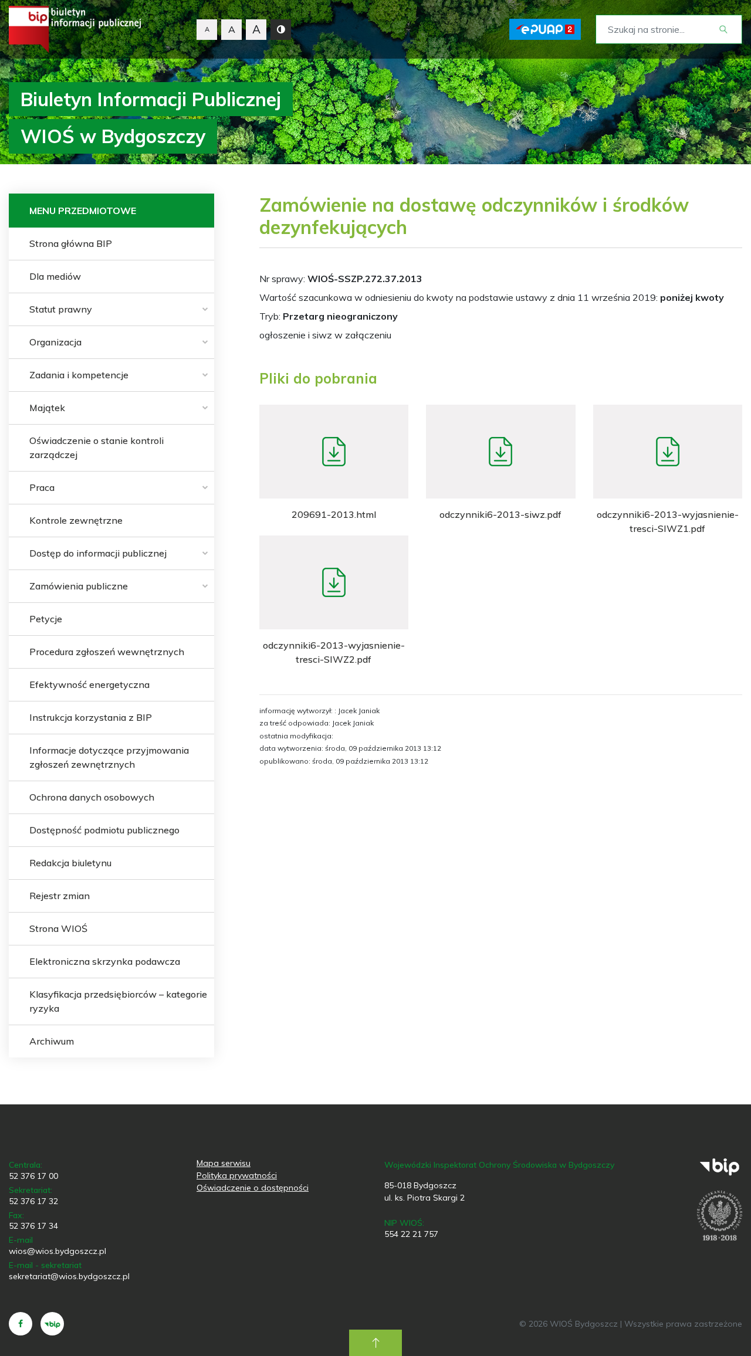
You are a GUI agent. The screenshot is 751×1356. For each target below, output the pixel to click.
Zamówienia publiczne (78, 586)
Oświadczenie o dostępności (253, 1187)
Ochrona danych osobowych (91, 797)
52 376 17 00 (33, 1176)
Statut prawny (60, 309)
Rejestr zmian (59, 895)
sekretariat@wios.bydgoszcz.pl (69, 1276)
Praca (42, 487)
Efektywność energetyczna (89, 684)
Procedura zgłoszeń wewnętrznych (106, 651)
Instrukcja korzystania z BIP (90, 717)
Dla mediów (55, 276)
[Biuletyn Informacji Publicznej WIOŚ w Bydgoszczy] (75, 29)
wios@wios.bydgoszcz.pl (57, 1251)
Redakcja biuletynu (70, 863)
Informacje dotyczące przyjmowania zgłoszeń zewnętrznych (109, 757)
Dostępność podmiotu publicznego (104, 830)
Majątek (47, 407)
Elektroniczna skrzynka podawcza (104, 961)
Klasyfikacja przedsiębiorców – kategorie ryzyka (118, 1001)
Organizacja (55, 342)
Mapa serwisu (224, 1163)
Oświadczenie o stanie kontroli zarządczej (96, 447)
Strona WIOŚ (58, 928)
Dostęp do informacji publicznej (98, 553)
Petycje (45, 619)
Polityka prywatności (237, 1175)
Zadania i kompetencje (78, 375)
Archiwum (51, 1041)
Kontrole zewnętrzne (76, 520)
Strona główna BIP (70, 243)
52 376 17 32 (33, 1201)
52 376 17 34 (33, 1226)
